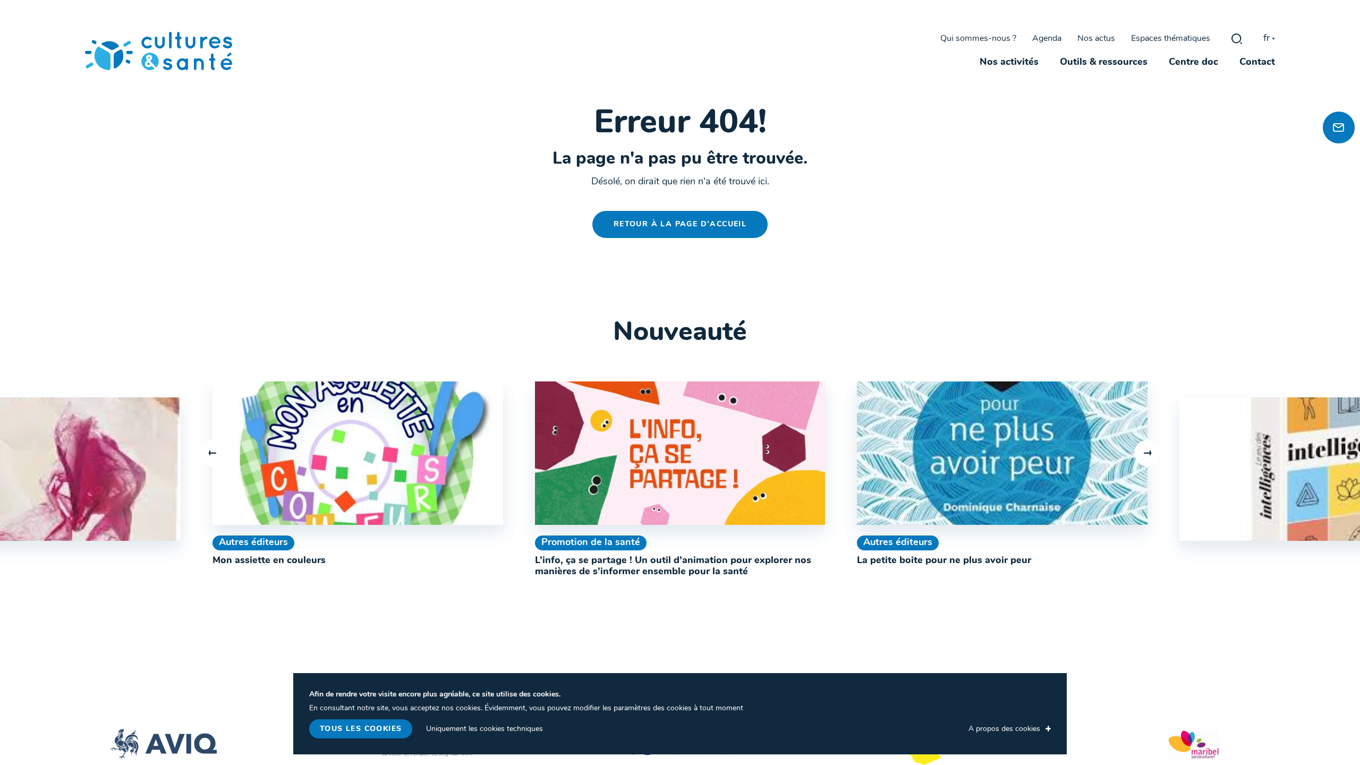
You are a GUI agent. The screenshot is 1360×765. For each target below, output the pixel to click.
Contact (1257, 62)
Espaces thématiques (1170, 39)
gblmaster (1236, 38)
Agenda (1046, 39)
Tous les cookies (361, 729)
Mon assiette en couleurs (269, 561)
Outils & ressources (1104, 62)
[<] (212, 453)
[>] (1147, 453)
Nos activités (1009, 62)
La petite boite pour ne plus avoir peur (944, 561)
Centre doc (1193, 62)
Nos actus (1096, 39)
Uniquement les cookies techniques (484, 729)
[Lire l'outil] (357, 453)
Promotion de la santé (590, 543)
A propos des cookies (1004, 729)
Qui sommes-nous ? (978, 39)
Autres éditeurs (253, 543)
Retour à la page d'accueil (680, 224)
